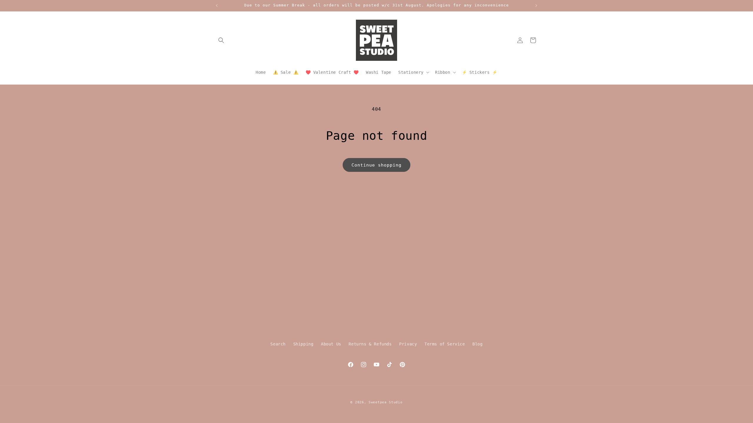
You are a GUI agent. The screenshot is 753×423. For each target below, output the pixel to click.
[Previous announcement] (216, 5)
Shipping (303, 344)
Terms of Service (444, 344)
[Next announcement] (536, 5)
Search (278, 344)
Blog (477, 344)
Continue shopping (376, 165)
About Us (331, 344)
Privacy (408, 344)
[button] (221, 40)
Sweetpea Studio (386, 402)
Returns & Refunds (370, 344)
